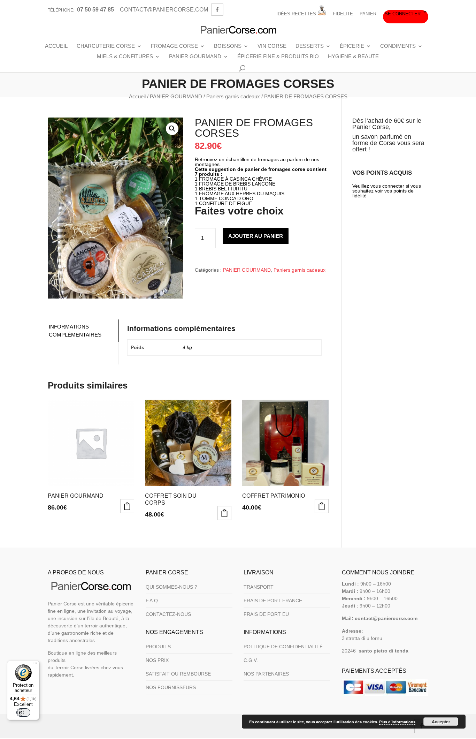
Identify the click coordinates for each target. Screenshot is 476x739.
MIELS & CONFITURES (125, 56)
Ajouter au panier (255, 236)
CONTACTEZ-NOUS (168, 614)
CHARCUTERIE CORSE (106, 46)
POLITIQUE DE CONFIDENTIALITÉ (283, 646)
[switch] (23, 712)
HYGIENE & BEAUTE (353, 56)
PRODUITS (158, 646)
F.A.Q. (152, 600)
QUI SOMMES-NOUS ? (171, 587)
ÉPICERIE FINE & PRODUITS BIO (278, 56)
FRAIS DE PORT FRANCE (273, 600)
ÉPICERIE (352, 46)
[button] (172, 128)
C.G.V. (251, 660)
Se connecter (403, 14)
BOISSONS (227, 46)
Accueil (137, 96)
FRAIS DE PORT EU (266, 614)
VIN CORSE (272, 46)
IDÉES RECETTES (296, 13)
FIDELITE (343, 14)
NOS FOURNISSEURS (171, 687)
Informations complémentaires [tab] (75, 331)
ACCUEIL (56, 46)
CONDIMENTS (398, 46)
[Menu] (35, 665)
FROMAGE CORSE (174, 46)
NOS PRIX (157, 660)
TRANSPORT (259, 587)
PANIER (368, 14)
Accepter (441, 721)
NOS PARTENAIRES (266, 674)
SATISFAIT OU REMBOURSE (178, 674)
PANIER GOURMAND (195, 56)
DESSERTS (309, 46)
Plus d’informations (397, 721)
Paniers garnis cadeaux (233, 96)
